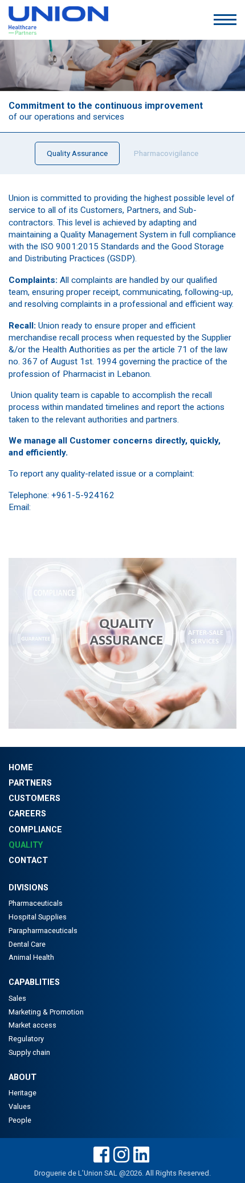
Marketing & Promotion (46, 1012)
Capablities (34, 982)
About (22, 1077)
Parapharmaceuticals (43, 930)
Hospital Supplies (38, 917)
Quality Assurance (77, 153)
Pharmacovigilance (166, 153)
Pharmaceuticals (36, 903)
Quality (26, 845)
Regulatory (26, 1038)
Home (21, 768)
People (20, 1120)
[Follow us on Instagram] (121, 1155)
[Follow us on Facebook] (101, 1155)
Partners (30, 783)
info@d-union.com (68, 507)
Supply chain (29, 1052)
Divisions (28, 888)
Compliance (35, 830)
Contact (28, 860)
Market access (32, 1025)
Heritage (22, 1092)
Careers (27, 814)
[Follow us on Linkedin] (141, 1155)
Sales (17, 998)
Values (20, 1106)
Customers (34, 798)
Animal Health (31, 957)
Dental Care (27, 944)
